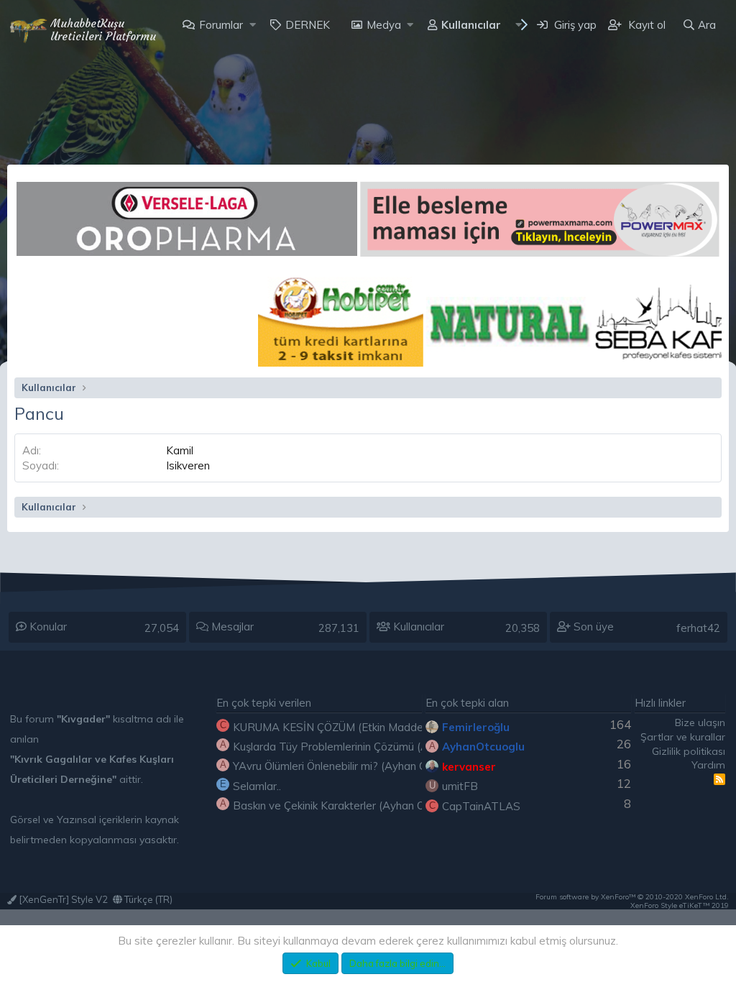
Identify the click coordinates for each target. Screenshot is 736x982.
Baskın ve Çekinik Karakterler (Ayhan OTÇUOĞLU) (356, 805)
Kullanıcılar (471, 25)
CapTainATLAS (481, 806)
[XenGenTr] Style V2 (62, 899)
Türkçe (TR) (147, 899)
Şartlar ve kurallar (682, 736)
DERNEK (307, 25)
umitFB (460, 786)
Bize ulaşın (700, 722)
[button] (252, 25)
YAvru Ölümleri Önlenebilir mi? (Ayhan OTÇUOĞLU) (357, 766)
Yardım (708, 764)
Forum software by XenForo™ (632, 896)
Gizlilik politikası (688, 751)
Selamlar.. (257, 786)
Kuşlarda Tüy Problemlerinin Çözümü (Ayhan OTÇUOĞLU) (375, 746)
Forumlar (221, 25)
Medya (384, 25)
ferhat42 (698, 628)
